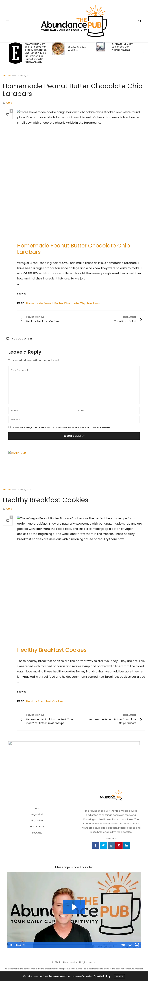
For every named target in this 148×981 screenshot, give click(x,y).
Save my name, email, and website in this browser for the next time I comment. (62, 428)
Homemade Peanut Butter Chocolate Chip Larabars (73, 249)
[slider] (70, 945)
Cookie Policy (102, 976)
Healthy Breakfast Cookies (45, 500)
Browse (21, 293)
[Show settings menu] (130, 945)
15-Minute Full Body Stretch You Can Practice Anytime (122, 47)
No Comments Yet (23, 338)
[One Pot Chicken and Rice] (58, 48)
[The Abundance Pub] (74, 21)
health (6, 76)
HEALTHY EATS (37, 826)
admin (9, 102)
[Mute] (122, 945)
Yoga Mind (37, 814)
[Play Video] (11, 945)
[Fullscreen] (137, 945)
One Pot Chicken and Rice (77, 49)
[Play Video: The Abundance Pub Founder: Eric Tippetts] (74, 907)
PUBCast (37, 832)
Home (37, 808)
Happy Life (37, 820)
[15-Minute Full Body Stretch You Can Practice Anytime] (100, 47)
